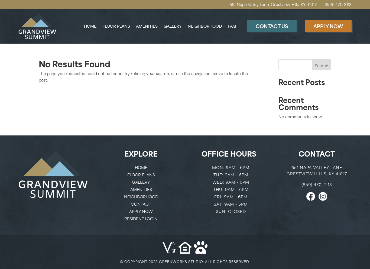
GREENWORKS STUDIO (181, 261)
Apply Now (328, 26)
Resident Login (141, 218)
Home (90, 26)
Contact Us (272, 26)
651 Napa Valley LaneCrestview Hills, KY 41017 (317, 170)
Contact (141, 204)
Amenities (147, 26)
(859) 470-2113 (338, 4)
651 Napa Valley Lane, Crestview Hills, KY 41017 (273, 4)
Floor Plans (116, 26)
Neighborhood (205, 26)
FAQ (232, 26)
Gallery (173, 26)
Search (321, 65)
